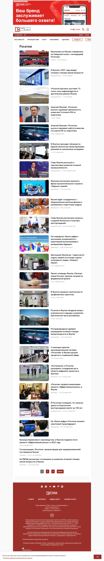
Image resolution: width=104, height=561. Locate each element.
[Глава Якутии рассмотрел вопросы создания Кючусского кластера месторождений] (34, 225)
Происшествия (33, 39)
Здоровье (65, 39)
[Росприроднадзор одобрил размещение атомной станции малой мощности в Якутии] (34, 336)
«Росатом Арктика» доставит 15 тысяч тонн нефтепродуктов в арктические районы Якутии (65, 91)
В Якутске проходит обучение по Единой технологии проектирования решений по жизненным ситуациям (67, 146)
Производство (55, 337)
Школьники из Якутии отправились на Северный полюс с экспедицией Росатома (67, 54)
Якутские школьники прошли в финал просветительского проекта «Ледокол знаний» (67, 183)
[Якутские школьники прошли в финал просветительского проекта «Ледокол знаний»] (34, 188)
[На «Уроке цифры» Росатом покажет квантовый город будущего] (34, 428)
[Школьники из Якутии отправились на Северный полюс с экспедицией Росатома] (34, 58)
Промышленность (56, 75)
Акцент (90, 39)
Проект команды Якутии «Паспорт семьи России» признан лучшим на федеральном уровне (67, 276)
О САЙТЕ (31, 499)
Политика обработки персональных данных (35, 539)
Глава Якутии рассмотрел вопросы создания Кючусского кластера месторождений (67, 220)
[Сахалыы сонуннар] (75, 29)
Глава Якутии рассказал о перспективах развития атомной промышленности (66, 165)
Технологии (54, 376)
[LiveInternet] (35, 549)
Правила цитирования (70, 528)
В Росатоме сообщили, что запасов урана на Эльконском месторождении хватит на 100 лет (67, 405)
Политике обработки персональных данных (17, 558)
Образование (54, 189)
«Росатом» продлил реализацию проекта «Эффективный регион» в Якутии (66, 387)
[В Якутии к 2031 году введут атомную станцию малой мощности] (34, 77)
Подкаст (77, 39)
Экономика (54, 39)
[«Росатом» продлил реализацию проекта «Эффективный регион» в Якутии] (34, 391)
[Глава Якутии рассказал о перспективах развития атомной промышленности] (34, 169)
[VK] (42, 487)
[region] (52, 556)
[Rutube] (58, 487)
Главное (53, 60)
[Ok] (46, 487)
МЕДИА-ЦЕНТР (55, 499)
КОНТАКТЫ (42, 499)
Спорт (44, 39)
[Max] (62, 487)
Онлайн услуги (70, 499)
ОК (98, 557)
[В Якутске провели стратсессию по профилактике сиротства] (34, 299)
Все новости (19, 39)
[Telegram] (50, 487)
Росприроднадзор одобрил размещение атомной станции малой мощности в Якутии (65, 331)
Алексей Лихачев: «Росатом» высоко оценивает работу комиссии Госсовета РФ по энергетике (67, 128)
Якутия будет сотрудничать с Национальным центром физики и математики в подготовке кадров (66, 202)
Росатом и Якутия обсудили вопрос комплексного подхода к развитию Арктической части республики (67, 313)
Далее (60, 471)
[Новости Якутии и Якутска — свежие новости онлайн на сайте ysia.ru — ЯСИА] (22, 29)
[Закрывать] (102, 553)
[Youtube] (54, 487)
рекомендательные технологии (50, 532)
